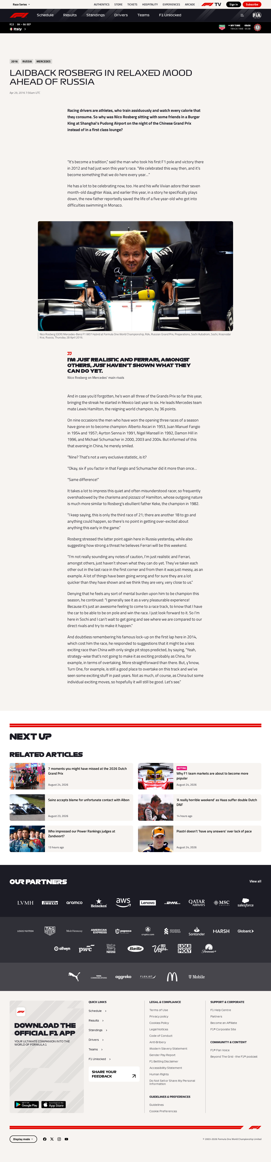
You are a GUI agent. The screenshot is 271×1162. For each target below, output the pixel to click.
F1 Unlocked (170, 15)
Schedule (45, 15)
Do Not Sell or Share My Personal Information (172, 1082)
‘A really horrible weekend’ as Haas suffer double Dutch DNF (217, 802)
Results (70, 15)
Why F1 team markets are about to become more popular (212, 776)
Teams (143, 15)
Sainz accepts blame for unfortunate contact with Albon (88, 800)
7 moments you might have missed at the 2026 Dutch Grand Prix (87, 771)
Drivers (121, 15)
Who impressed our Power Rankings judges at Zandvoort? (81, 834)
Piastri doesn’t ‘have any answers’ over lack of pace (214, 831)
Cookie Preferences (163, 1111)
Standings (95, 15)
